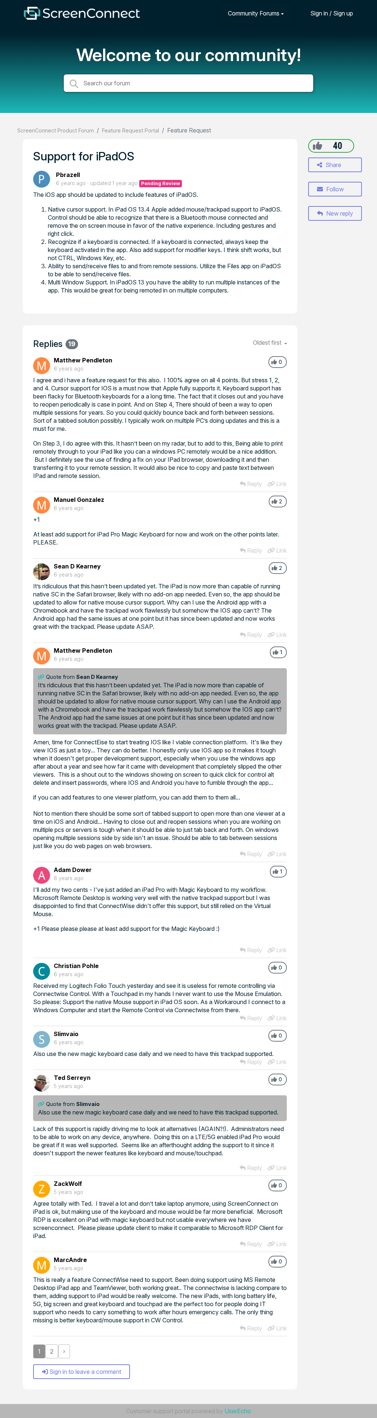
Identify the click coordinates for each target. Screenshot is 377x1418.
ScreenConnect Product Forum (55, 130)
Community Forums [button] (253, 13)
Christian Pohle (76, 965)
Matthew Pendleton (83, 360)
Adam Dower (73, 869)
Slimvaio (66, 1034)
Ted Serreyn (72, 1077)
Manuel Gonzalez (79, 499)
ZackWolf (68, 1183)
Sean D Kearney (77, 566)
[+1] (317, 145)
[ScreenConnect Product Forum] (82, 13)
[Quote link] (42, 677)
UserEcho (238, 1411)
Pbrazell (68, 174)
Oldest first (268, 342)
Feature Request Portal (130, 130)
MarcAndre (70, 1259)
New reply (339, 213)
